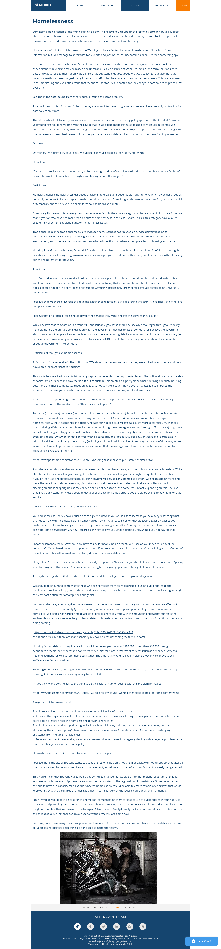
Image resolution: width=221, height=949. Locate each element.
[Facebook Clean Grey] (90, 926)
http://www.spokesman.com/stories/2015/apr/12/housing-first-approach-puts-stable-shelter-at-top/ (94, 460)
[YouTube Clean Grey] (142, 926)
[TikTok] (77, 926)
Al (43, 5)
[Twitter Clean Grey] (103, 926)
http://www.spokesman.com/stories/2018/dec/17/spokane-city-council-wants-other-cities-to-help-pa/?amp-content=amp (106, 693)
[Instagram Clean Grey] (129, 926)
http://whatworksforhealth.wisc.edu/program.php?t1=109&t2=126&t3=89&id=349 (83, 632)
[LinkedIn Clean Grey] (116, 926)
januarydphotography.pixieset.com (115, 941)
